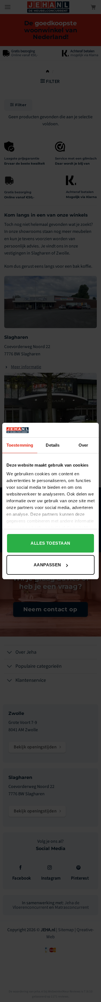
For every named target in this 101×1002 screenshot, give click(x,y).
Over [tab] (83, 445)
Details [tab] (52, 445)
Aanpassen (47, 564)
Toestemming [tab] (19, 445)
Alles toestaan (50, 543)
